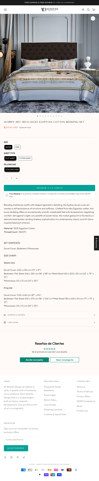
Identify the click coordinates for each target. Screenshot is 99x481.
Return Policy (50, 400)
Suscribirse (16, 448)
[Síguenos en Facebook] (5, 457)
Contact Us (82, 410)
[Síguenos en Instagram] (11, 457)
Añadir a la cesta (49, 188)
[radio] (8, 147)
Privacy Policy (83, 396)
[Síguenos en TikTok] (24, 457)
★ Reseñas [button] (96, 243)
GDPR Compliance (86, 401)
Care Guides (50, 404)
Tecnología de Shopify (60, 464)
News (79, 406)
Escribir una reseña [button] (34, 360)
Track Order (50, 395)
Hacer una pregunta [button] (64, 360)
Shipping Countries (53, 409)
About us (81, 386)
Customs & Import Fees (55, 414)
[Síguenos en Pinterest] (17, 457)
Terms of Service (85, 391)
